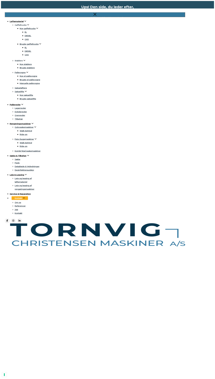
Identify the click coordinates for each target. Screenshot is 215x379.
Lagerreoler (20, 108)
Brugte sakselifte (28, 99)
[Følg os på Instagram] (13, 220)
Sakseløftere (21, 88)
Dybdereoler (21, 112)
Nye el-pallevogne (28, 76)
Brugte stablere (27, 68)
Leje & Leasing (17, 175)
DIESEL (28, 51)
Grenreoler (20, 115)
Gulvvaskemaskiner (24, 127)
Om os (18, 202)
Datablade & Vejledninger (27, 166)
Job (16, 209)
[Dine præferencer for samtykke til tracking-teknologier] (4, 374)
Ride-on (23, 134)
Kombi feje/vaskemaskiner (28, 151)
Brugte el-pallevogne (30, 80)
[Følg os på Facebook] (7, 220)
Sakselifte (19, 91)
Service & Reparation (20, 194)
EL (26, 47)
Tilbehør (19, 119)
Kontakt (18, 198)
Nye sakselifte (26, 95)
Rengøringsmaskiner (20, 124)
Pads (17, 163)
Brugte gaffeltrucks (29, 44)
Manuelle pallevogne (30, 83)
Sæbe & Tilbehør (18, 156)
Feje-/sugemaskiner (24, 139)
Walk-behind (26, 131)
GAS (27, 39)
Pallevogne (20, 72)
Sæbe (17, 159)
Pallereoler (15, 104)
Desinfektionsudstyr (24, 170)
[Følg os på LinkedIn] (19, 220)
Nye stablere (26, 64)
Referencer (20, 206)
